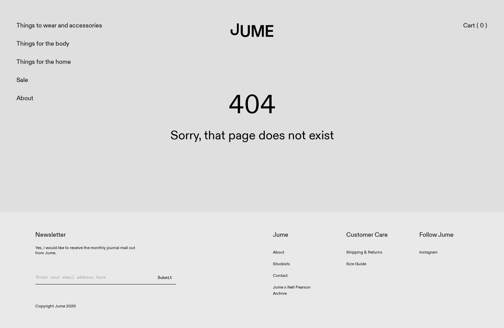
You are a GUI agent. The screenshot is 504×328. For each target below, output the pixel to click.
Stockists (281, 264)
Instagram (428, 252)
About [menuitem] (24, 98)
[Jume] (252, 31)
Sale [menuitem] (22, 80)
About (278, 252)
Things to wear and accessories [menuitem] (59, 26)
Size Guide (356, 264)
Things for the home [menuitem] (43, 62)
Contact (280, 275)
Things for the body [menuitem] (42, 44)
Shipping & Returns (364, 252)
